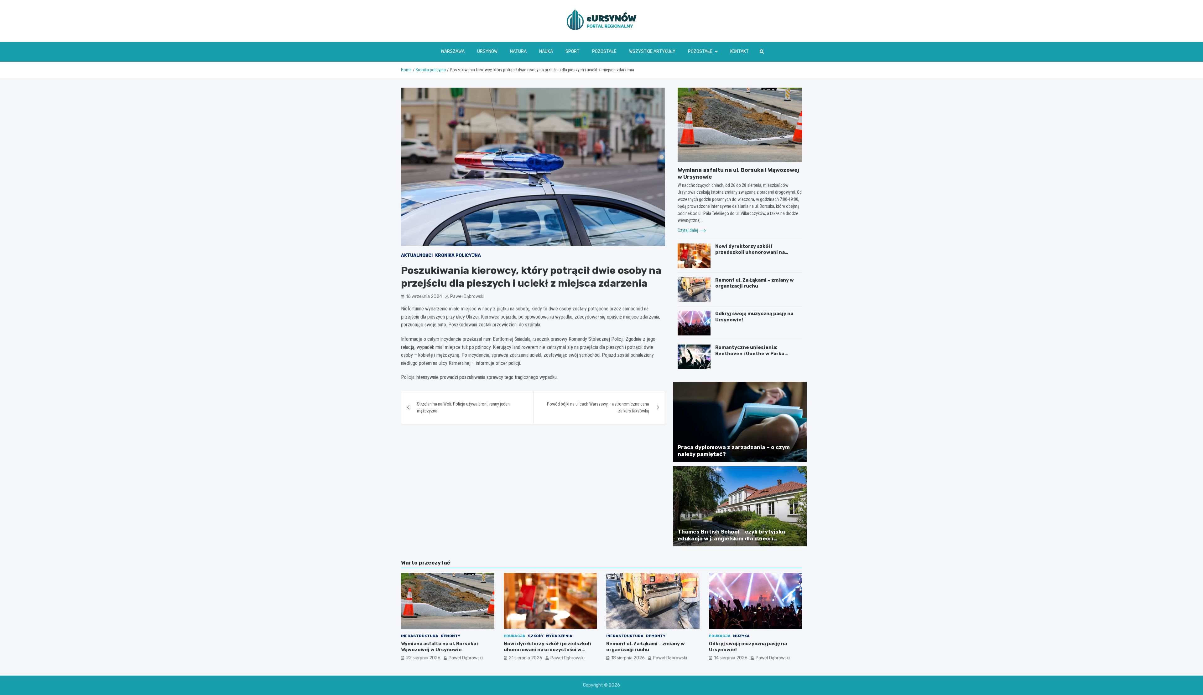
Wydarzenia (559, 636)
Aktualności (417, 255)
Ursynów (487, 51)
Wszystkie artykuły (652, 51)
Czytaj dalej (688, 230)
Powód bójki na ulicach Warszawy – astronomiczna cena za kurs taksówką (598, 407)
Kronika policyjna (458, 255)
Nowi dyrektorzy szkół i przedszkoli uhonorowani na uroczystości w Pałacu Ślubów (752, 252)
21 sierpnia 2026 (525, 658)
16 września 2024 (424, 296)
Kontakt (739, 51)
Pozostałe (604, 51)
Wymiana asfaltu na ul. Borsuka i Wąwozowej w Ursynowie (440, 647)
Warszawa (453, 51)
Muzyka (741, 636)
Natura (518, 51)
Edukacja (514, 636)
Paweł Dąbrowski (467, 296)
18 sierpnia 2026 (628, 658)
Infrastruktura (419, 636)
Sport (572, 51)
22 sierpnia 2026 (423, 658)
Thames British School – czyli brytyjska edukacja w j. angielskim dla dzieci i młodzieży (731, 539)
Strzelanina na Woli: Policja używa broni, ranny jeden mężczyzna (463, 407)
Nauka (546, 51)
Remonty (450, 636)
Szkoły (536, 636)
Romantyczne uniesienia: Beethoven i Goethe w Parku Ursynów (749, 353)
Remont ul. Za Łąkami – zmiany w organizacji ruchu (754, 283)
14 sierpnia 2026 (730, 658)
